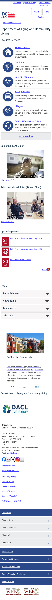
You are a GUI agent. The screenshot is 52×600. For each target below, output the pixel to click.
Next (37, 387)
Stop (44, 387)
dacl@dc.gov (12, 453)
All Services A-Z (7, 180)
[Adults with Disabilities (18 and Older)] (25, 218)
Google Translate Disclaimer (14, 574)
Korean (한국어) (8, 491)
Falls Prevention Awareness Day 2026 (26, 238)
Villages (19, 106)
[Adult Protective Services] (8, 128)
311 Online (17, 2)
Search (36, 11)
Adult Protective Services (28, 120)
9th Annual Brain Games (20, 259)
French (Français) (9, 486)
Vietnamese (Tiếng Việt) (12, 501)
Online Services (45, 2)
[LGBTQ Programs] (8, 84)
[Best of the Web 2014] (13, 595)
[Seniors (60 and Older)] (25, 177)
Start (42, 387)
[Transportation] (8, 98)
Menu (47, 11)
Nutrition (19, 62)
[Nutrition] (8, 69)
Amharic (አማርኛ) (9, 476)
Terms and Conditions (11, 566)
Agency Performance (10, 470)
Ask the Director (8, 465)
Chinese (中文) (8, 481)
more (44, 269)
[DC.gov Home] (8, 18)
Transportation (22, 91)
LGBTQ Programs (24, 76)
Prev (12, 387)
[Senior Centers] (8, 54)
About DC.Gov (8, 581)
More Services (26, 136)
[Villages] (8, 113)
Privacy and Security (10, 559)
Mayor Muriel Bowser (12, 22)
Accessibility (45, 5)
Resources (6, 512)
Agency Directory (29, 2)
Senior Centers (22, 47)
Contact (41, 17)
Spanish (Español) (9, 496)
